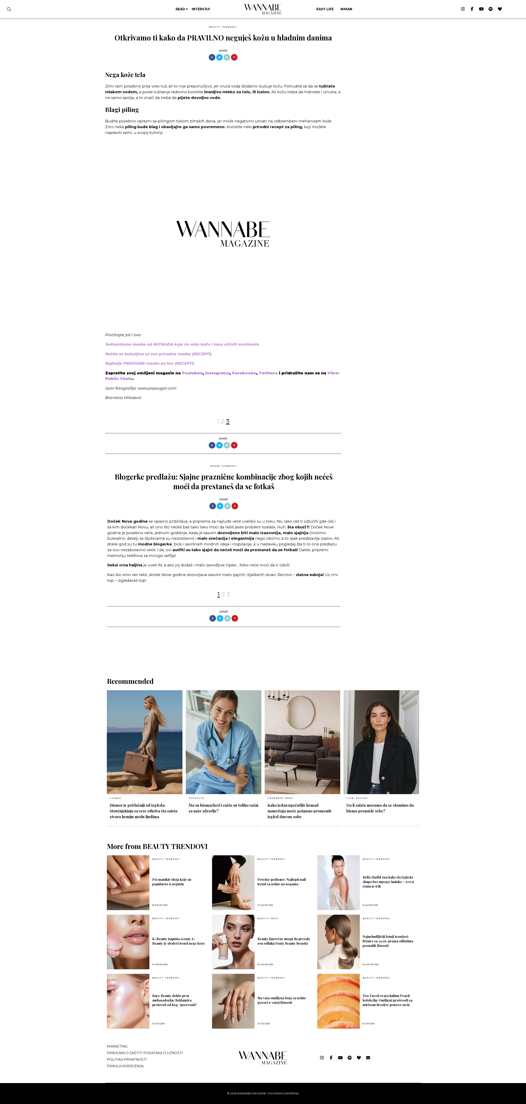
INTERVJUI (201, 9)
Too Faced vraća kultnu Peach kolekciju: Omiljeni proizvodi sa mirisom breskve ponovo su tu (387, 1000)
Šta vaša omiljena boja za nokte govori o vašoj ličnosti (281, 1000)
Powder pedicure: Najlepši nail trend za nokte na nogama (281, 881)
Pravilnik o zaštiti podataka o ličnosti (145, 1053)
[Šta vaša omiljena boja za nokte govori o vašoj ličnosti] (233, 1001)
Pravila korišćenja (125, 1066)
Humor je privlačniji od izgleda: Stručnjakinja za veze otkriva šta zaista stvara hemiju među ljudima (143, 811)
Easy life (325, 9)
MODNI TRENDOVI (223, 466)
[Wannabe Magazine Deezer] (499, 9)
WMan (346, 9)
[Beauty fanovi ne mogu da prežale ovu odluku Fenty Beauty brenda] (233, 942)
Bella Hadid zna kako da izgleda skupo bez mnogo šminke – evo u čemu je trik (388, 881)
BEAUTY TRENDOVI (223, 27)
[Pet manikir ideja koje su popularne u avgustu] (128, 882)
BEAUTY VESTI (268, 919)
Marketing (117, 1046)
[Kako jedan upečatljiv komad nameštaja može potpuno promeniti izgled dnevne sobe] (302, 742)
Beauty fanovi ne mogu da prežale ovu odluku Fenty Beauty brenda (283, 941)
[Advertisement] (375, 52)
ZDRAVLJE (196, 798)
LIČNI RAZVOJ (357, 798)
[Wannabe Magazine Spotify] (490, 9)
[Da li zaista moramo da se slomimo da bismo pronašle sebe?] (381, 742)
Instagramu (217, 373)
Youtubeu (192, 373)
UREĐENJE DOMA (280, 798)
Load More (263, 656)
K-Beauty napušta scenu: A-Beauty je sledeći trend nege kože (178, 941)
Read (180, 9)
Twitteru (269, 373)
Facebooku (244, 373)
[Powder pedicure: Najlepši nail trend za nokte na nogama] (233, 882)
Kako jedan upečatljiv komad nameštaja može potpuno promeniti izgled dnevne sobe (299, 811)
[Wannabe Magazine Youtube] (481, 9)
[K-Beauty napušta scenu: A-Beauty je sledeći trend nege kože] (128, 942)
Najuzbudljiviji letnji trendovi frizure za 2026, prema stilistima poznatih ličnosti (388, 941)
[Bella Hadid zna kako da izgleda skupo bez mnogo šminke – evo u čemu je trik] (338, 882)
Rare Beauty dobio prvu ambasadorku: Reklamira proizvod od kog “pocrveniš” (174, 1000)
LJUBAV (115, 798)
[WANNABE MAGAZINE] (263, 1063)
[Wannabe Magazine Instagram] (462, 9)
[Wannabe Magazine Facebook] (472, 9)
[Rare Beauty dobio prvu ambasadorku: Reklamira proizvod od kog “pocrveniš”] (128, 1001)
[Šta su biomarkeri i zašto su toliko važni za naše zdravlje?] (223, 742)
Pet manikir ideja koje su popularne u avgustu (171, 881)
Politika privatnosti (127, 1059)
